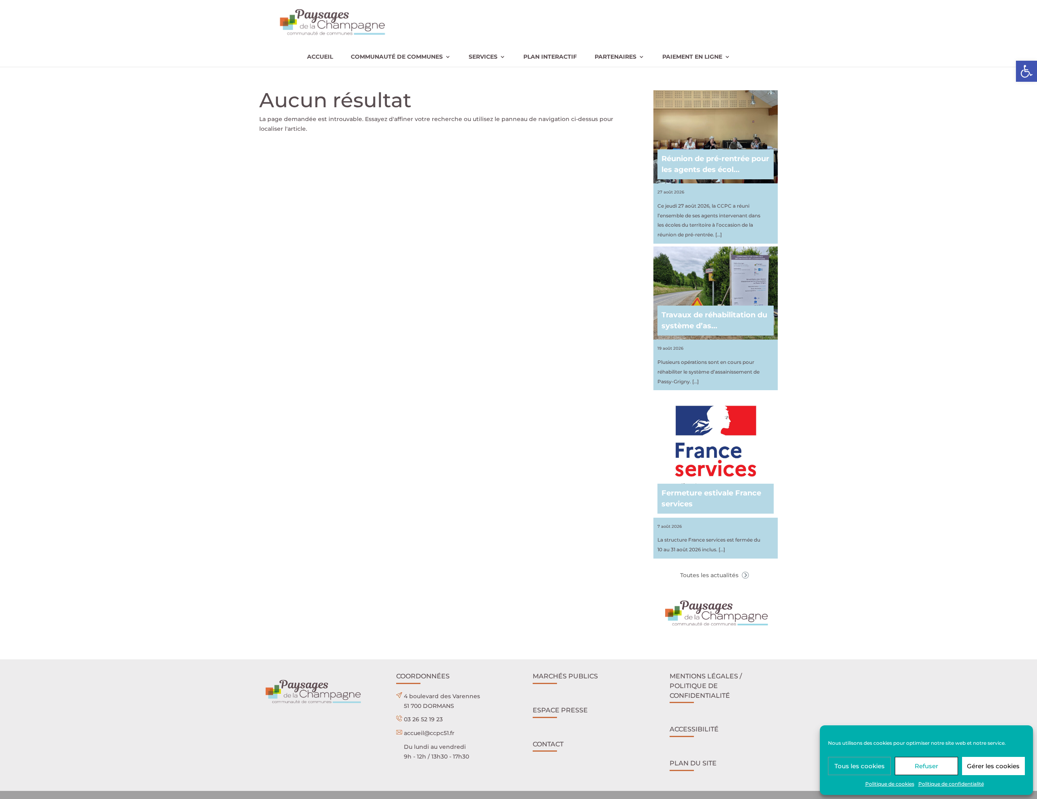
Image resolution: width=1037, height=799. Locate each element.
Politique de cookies (889, 784)
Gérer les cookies (993, 766)
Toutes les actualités (710, 575)
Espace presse (560, 710)
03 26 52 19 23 (423, 719)
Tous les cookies (859, 766)
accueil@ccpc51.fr (429, 733)
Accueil (320, 57)
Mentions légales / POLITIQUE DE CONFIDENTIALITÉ (706, 685)
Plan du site (693, 763)
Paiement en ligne (692, 57)
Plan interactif (550, 57)
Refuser (926, 766)
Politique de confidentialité (951, 784)
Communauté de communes (397, 57)
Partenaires (615, 57)
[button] (1026, 71)
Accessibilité (694, 729)
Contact (548, 744)
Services (483, 57)
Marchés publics (565, 676)
